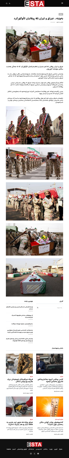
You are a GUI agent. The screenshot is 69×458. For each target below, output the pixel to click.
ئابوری (55, 449)
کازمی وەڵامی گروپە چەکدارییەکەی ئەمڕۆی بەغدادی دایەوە (50, 380)
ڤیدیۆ (14, 449)
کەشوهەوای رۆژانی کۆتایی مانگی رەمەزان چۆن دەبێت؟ (51, 423)
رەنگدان (45, 449)
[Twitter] (34, 453)
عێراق (60, 14)
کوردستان (57, 419)
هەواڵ (60, 449)
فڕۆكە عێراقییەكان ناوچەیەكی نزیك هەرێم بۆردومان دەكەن (20, 380)
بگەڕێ (37, 307)
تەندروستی (39, 449)
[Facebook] (38, 453)
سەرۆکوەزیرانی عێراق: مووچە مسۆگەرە (22, 324)
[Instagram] (31, 453)
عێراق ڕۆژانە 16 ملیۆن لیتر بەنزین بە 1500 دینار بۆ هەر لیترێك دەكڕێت (20, 423)
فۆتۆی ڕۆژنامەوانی (22, 449)
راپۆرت (51, 449)
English (9, 449)
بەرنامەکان (31, 449)
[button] (62, 3)
